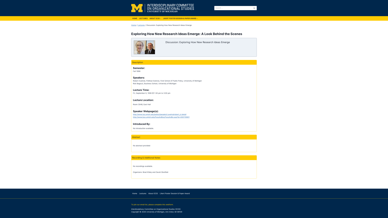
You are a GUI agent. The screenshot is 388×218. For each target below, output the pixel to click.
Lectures (143, 18)
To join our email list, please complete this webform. (152, 205)
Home (134, 18)
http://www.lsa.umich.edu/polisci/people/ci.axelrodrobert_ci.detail (159, 114)
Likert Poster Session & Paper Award (175, 193)
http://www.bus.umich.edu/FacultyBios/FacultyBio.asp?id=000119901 (161, 117)
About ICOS (153, 193)
